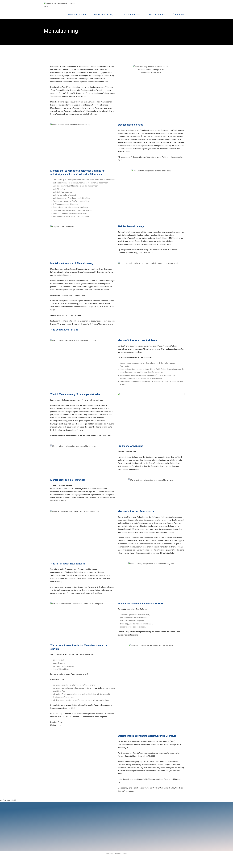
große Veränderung (97, 688)
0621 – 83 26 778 (64, 717)
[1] (142, 136)
